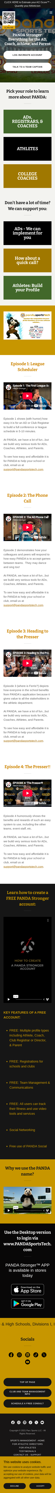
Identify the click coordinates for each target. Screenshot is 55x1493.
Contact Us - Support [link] (28, 1455)
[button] (51, 12)
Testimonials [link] (27, 1451)
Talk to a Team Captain (28, 67)
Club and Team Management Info (28, 1392)
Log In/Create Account (27, 55)
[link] (8, 12)
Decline (14, 1486)
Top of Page (27, 1382)
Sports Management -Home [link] (27, 1440)
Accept (40, 1486)
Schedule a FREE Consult (27, 1403)
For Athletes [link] (27, 1447)
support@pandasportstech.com (23, 469)
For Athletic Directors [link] (27, 1444)
